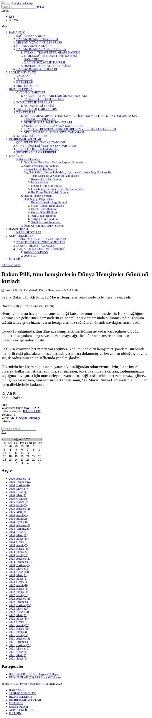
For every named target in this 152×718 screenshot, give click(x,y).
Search (40, 6)
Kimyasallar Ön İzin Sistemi (40, 169)
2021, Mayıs (19, 648)
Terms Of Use (9, 683)
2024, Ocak (18, 541)
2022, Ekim (18, 591)
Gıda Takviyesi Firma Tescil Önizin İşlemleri (57, 189)
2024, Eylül (18, 522)
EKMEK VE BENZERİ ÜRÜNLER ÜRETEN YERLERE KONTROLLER (70, 129)
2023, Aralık (18, 545)
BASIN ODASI (18, 229)
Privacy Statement (30, 683)
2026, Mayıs (18, 488)
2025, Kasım (18, 502)
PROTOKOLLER (27, 85)
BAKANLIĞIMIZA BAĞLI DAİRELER (41, 49)
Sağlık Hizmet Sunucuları (46, 222)
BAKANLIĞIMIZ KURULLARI (36, 69)
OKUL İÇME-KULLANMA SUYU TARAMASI (54, 132)
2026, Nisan (18, 492)
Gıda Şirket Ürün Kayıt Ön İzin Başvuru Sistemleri (54, 162)
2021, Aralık (19, 625)
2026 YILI (30, 255)
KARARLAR (24, 82)
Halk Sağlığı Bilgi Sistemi (39, 199)
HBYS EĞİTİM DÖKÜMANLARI (37, 149)
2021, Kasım (19, 628)
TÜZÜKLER (24, 79)
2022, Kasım (18, 588)
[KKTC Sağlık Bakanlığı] (17, 3)
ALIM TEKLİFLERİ (21, 235)
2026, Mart (17, 495)
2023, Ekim (18, 551)
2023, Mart (18, 575)
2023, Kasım (19, 548)
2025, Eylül (18, 505)
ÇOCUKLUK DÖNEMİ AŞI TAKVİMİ (40, 142)
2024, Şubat (19, 538)
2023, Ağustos (20, 558)
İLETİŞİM (15, 259)
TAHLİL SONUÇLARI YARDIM (36, 109)
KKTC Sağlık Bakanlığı (25, 418)
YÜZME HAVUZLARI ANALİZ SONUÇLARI (53, 125)
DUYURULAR (21, 677)
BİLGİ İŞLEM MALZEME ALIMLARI (40, 242)
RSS (11, 16)
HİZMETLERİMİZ (20, 89)
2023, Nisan (19, 571)
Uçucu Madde (39, 182)
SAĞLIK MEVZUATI (22, 72)
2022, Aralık (18, 585)
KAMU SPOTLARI (28, 232)
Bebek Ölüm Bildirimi (44, 209)
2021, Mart (17, 655)
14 (27, 452)
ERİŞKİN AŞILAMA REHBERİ (36, 152)
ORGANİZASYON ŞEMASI (34, 45)
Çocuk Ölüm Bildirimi (44, 212)
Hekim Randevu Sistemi (38, 195)
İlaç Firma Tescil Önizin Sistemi (50, 192)
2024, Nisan (18, 532)
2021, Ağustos (19, 638)
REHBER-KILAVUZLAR (25, 139)
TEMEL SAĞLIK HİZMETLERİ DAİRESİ (50, 55)
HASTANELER (34, 59)
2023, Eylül (18, 555)
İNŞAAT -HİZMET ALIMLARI (35, 245)
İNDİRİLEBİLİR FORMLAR (34, 102)
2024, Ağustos (19, 525)
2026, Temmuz (20, 482)
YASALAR (23, 75)
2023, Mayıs (19, 568)
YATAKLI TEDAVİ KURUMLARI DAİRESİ (52, 52)
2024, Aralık (18, 515)
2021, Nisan (18, 651)
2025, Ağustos (19, 508)
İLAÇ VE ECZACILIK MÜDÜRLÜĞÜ (40, 249)
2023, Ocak (18, 581)
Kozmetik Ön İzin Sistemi (46, 179)
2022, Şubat (19, 618)
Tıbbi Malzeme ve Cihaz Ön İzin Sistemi (55, 175)
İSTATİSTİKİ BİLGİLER (31, 135)
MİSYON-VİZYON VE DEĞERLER (39, 42)
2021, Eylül (18, 635)
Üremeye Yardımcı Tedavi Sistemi (44, 225)
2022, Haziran (20, 605)
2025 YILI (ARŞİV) (36, 252)
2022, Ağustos (20, 598)
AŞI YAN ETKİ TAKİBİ (39, 105)
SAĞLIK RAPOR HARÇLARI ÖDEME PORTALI (55, 95)
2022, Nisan (19, 611)
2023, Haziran (19, 565)
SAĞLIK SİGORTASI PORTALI (44, 99)
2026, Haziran (19, 485)
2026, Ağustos (19, 478)
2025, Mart (17, 512)
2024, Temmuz (20, 528)
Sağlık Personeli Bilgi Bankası (41, 165)
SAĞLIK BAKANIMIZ (30, 35)
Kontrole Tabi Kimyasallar (46, 185)
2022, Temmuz (20, 601)
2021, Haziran (20, 645)
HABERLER (31, 411)
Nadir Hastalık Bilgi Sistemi (47, 205)
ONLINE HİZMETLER (30, 92)
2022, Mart (18, 615)
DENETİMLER (26, 112)
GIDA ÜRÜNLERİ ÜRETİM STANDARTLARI (46, 145)
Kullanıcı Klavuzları (28, 159)
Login (5, 10)
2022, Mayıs (19, 608)
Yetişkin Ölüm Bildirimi (45, 219)
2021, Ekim (18, 631)
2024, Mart (18, 535)
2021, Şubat (18, 658)
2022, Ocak (18, 621)
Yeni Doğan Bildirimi (43, 215)
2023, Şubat (18, 578)
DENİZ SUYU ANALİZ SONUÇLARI (48, 122)
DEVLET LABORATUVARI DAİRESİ (48, 65)
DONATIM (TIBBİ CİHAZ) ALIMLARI (41, 239)
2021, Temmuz (20, 641)
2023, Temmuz (20, 561)
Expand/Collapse (49, 674)
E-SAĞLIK (16, 155)
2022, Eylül (18, 595)
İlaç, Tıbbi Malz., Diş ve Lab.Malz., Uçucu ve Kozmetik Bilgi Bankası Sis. (68, 172)
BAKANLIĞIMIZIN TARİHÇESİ (37, 39)
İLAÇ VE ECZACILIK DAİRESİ (44, 62)
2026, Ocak (18, 498)
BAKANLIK (17, 32)
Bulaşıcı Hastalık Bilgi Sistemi (49, 202)
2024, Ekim (18, 518)
